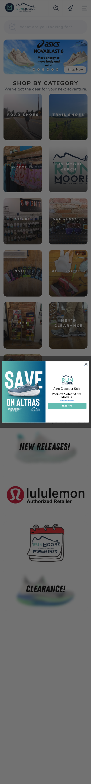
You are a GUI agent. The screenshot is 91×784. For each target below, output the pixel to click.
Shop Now (67, 406)
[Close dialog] (86, 364)
